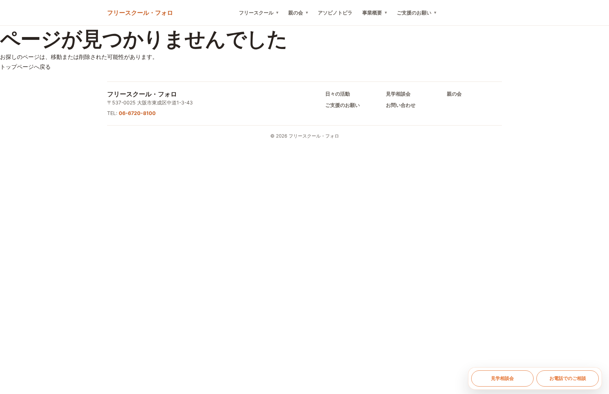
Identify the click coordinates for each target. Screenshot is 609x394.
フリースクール (256, 13)
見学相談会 (398, 94)
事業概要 (372, 13)
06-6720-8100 (137, 113)
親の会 (295, 13)
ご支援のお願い (414, 13)
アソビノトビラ (335, 13)
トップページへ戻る (25, 66)
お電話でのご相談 (567, 378)
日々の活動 (337, 94)
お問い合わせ (401, 105)
